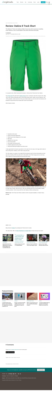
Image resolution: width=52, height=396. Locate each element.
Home (6, 22)
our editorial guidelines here (41, 36)
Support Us (12, 375)
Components (5, 242)
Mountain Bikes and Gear (11, 22)
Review (16, 22)
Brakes (40, 300)
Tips (25, 2)
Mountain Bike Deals (32, 378)
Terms (17, 380)
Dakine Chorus (23, 95)
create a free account (15, 349)
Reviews (21, 2)
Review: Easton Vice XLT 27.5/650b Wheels (20, 245)
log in (9, 349)
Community (30, 2)
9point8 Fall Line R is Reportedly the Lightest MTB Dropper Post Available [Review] (7, 246)
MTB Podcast (8, 378)
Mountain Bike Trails (30, 300)
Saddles (15, 300)
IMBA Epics (19, 378)
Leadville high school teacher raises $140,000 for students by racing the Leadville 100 (7, 304)
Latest (38, 2)
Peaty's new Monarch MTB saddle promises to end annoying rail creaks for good (19, 304)
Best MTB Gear (25, 378)
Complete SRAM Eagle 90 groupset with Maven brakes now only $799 (44, 304)
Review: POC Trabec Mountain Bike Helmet (43, 245)
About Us (8, 375)
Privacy (20, 380)
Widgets (16, 375)
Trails (18, 2)
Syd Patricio (9, 32)
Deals (34, 2)
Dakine (13, 227)
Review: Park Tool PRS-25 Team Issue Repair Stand (32, 245)
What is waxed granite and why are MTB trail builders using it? (32, 304)
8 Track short (10, 95)
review (12, 357)
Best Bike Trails (14, 378)
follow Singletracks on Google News (23, 230)
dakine (10, 357)
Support (43, 2)
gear (19, 357)
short (17, 357)
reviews (15, 357)
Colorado (4, 300)
